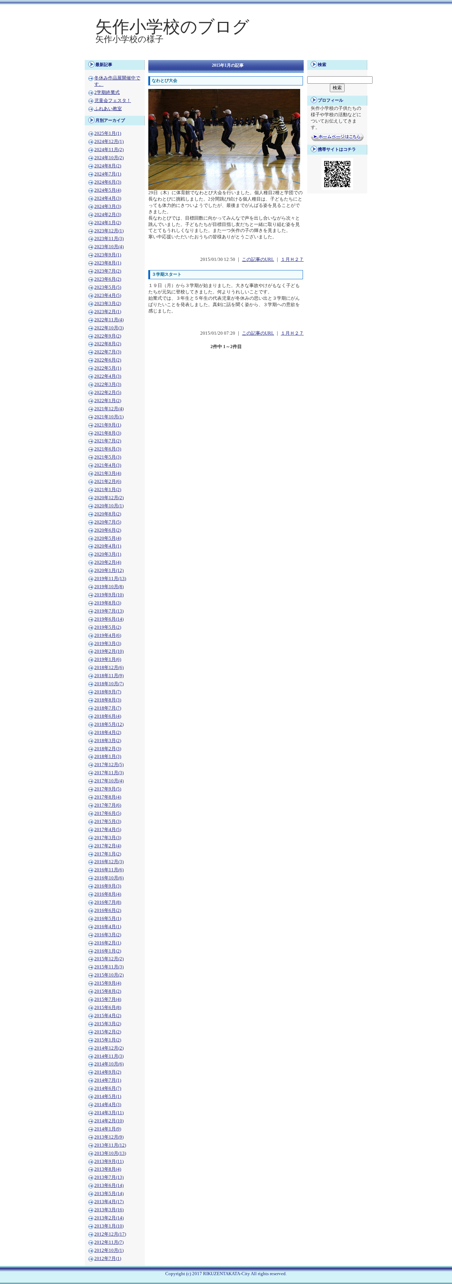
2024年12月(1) (109, 141)
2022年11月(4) (109, 319)
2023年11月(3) (109, 238)
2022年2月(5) (107, 392)
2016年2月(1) (107, 942)
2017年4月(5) (107, 829)
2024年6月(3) (107, 182)
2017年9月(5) (107, 789)
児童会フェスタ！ (112, 100)
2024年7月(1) (107, 174)
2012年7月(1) (107, 1258)
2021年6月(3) (107, 449)
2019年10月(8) (109, 586)
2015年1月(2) (107, 1040)
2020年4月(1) (107, 546)
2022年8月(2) (107, 343)
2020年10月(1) (109, 505)
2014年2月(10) (109, 1120)
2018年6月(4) (107, 716)
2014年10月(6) (109, 1064)
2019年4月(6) (107, 635)
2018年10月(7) (109, 683)
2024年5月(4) (107, 190)
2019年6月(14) (109, 619)
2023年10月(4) (109, 246)
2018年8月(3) (107, 700)
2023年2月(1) (107, 311)
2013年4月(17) (109, 1201)
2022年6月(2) (107, 360)
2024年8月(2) (107, 165)
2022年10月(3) (109, 328)
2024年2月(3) (107, 214)
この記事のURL (258, 259)
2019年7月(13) (109, 611)
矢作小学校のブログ (172, 26)
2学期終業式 (107, 92)
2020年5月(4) (107, 538)
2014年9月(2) (107, 1072)
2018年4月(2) (107, 732)
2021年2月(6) (107, 481)
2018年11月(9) (109, 675)
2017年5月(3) (107, 821)
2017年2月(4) (107, 845)
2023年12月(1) (109, 230)
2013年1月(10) (109, 1226)
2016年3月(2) (107, 934)
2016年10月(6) (109, 878)
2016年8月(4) (107, 894)
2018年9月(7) (107, 691)
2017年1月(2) (107, 854)
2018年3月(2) (107, 740)
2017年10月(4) (109, 780)
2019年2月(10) (109, 651)
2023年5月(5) (107, 287)
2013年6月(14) (109, 1185)
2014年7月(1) (107, 1080)
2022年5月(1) (107, 368)
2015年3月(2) (107, 1023)
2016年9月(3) (107, 886)
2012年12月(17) (110, 1234)
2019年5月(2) (107, 627)
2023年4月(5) (107, 295)
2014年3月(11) (109, 1112)
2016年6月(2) (107, 910)
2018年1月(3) (107, 756)
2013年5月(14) (109, 1193)
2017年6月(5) (107, 813)
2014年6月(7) (107, 1088)
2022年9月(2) (107, 336)
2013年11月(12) (110, 1145)
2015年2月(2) (107, 1031)
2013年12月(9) (109, 1137)
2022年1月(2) (107, 400)
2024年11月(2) (109, 149)
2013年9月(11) (109, 1161)
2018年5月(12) (109, 724)
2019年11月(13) (110, 578)
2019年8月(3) (107, 603)
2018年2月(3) (107, 748)
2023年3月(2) (107, 303)
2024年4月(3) (107, 198)
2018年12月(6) (109, 667)
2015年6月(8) (107, 1007)
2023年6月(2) (107, 279)
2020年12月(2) (109, 497)
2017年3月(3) (107, 837)
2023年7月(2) (107, 271)
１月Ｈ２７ (292, 259)
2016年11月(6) (109, 869)
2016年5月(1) (107, 918)
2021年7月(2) (107, 440)
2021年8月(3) (107, 433)
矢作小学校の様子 (129, 39)
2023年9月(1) (107, 254)
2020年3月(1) (107, 554)
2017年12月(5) (109, 764)
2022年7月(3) (107, 352)
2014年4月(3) (107, 1104)
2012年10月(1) (109, 1250)
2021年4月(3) (107, 465)
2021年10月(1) (109, 416)
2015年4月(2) (107, 1015)
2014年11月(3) (109, 1056)
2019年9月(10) (109, 594)
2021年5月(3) (107, 457)
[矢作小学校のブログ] (226, 55)
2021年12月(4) (109, 408)
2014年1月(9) (107, 1129)
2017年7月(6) (107, 805)
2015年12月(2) (109, 958)
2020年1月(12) (109, 570)
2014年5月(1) (107, 1096)
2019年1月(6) (107, 659)
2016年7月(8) (107, 902)
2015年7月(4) (107, 999)
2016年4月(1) (107, 926)
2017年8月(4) (107, 797)
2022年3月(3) (107, 384)
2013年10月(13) (110, 1153)
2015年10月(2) (109, 975)
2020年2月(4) (107, 562)
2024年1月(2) (107, 222)
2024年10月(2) (109, 157)
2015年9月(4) (107, 983)
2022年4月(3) (107, 376)
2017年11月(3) (109, 772)
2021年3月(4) (107, 473)
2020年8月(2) (107, 514)
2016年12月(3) (109, 861)
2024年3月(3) (107, 206)
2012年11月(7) (109, 1242)
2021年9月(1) (107, 425)
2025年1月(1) (107, 133)
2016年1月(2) (107, 951)
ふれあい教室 (108, 108)
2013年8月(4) (107, 1169)
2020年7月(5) (107, 522)
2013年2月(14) (109, 1218)
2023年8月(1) (107, 263)
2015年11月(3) (109, 967)
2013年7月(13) (109, 1177)
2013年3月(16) (109, 1209)
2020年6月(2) (107, 530)
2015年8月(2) (107, 991)
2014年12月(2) (109, 1048)
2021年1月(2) (107, 489)
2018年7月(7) (107, 708)
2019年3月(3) (107, 643)
